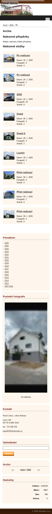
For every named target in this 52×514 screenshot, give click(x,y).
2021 (7, 257)
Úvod (5, 25)
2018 (7, 266)
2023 (7, 252)
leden (22, 470)
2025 (11, 25)
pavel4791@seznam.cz (13, 431)
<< (13, 470)
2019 (7, 263)
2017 (7, 269)
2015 (7, 275)
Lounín (21, 153)
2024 (7, 249)
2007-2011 (9, 286)
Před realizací (24, 172)
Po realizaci (23, 55)
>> (38, 470)
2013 (7, 280)
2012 (7, 283)
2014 (7, 277)
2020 (7, 260)
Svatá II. (21, 133)
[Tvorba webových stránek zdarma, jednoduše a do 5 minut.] (50, 511)
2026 (7, 243)
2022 (7, 255)
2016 (7, 272)
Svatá (20, 114)
